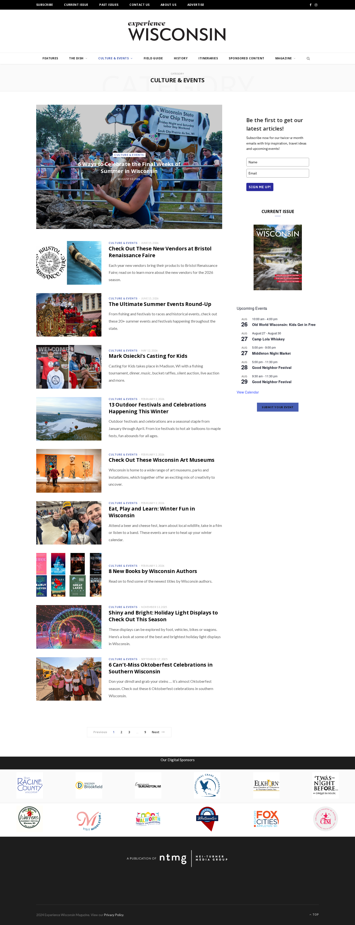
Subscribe (44, 5)
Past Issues (109, 5)
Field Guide (153, 58)
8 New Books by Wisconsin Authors (153, 571)
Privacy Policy (113, 915)
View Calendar (248, 392)
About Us (168, 5)
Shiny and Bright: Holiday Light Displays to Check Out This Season (163, 616)
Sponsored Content (246, 58)
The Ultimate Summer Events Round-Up (160, 304)
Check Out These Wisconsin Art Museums (161, 459)
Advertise (195, 5)
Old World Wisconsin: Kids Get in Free (284, 324)
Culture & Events (113, 58)
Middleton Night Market (271, 353)
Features (50, 58)
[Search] (307, 58)
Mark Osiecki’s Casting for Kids (148, 355)
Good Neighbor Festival (271, 367)
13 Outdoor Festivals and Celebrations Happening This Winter (157, 408)
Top (315, 914)
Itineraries (208, 58)
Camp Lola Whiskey (268, 339)
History (181, 58)
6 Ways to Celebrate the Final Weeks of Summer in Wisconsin (129, 167)
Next (156, 732)
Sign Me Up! (260, 187)
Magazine (283, 58)
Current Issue (76, 5)
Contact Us (139, 5)
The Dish (76, 58)
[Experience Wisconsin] (177, 31)
